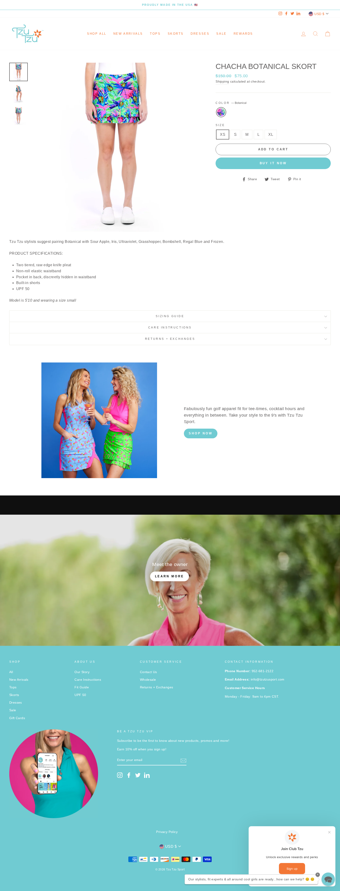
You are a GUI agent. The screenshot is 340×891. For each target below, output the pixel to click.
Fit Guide (81, 687)
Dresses (200, 33)
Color (231, 103)
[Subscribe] (183, 760)
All (11, 672)
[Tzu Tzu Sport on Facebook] (129, 775)
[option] (170, 4)
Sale (221, 33)
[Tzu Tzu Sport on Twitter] (138, 775)
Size (220, 125)
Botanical (221, 112)
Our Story (82, 672)
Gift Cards (17, 718)
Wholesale (148, 679)
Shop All (96, 33)
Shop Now (201, 433)
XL (270, 134)
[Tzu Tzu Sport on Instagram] (120, 775)
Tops (155, 33)
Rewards (243, 33)
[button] (328, 879)
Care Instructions (170, 327)
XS (222, 134)
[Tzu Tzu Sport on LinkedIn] (147, 775)
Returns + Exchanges (170, 338)
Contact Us (148, 672)
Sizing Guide (170, 316)
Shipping (222, 81)
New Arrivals (128, 33)
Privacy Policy (167, 832)
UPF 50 (80, 695)
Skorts (176, 33)
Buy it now (273, 163)
